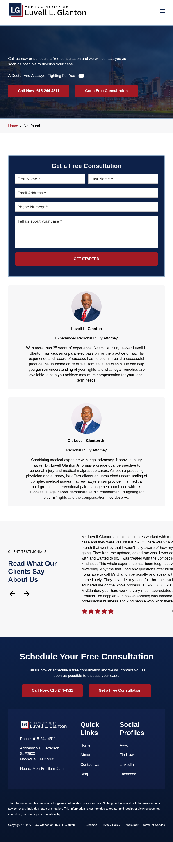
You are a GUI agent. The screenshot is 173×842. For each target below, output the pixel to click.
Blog (84, 774)
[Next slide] (27, 594)
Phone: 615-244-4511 (38, 739)
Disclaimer (131, 825)
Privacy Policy (110, 825)
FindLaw (127, 755)
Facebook (128, 774)
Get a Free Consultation (106, 91)
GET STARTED (86, 259)
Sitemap (91, 825)
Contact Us (89, 764)
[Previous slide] (12, 594)
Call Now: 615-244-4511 (38, 91)
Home (13, 126)
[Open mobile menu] (162, 11)
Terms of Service (154, 825)
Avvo (124, 745)
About (85, 755)
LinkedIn (127, 764)
